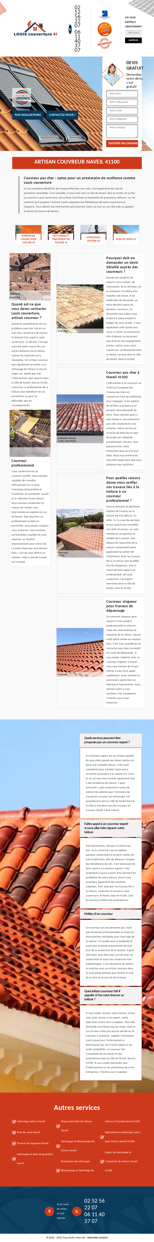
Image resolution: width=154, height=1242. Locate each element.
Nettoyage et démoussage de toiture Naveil (77, 1146)
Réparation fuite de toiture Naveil (76, 1126)
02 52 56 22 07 (77, 17)
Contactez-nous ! (62, 115)
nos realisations (28, 115)
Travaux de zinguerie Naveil (32, 1143)
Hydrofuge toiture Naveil (31, 1121)
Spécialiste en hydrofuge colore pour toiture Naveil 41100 (123, 1137)
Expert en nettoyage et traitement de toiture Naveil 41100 (121, 1161)
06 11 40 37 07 (77, 41)
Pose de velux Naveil (28, 1132)
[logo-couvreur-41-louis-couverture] (35, 28)
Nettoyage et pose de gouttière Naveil (35, 1159)
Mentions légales (97, 1238)
